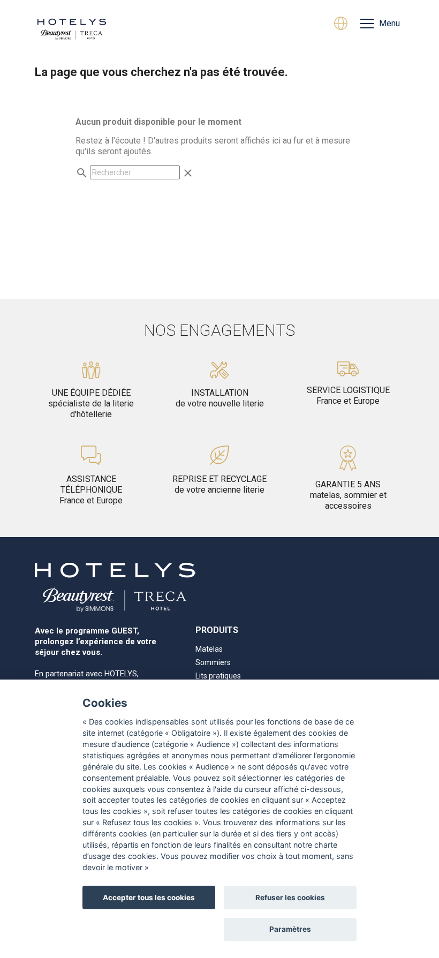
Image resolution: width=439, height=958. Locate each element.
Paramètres (290, 929)
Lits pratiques (218, 676)
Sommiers (213, 662)
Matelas (209, 649)
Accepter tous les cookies (149, 897)
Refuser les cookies (290, 897)
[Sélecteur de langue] (340, 25)
